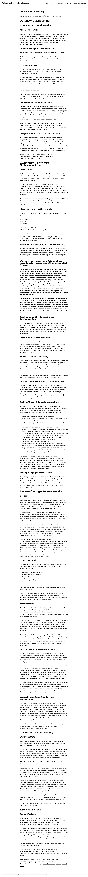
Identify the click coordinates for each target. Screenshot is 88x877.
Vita (65, 3)
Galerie (54, 3)
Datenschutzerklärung (80, 3)
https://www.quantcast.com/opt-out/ (53, 799)
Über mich (60, 3)
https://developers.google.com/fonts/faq (33, 851)
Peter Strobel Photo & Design (15, 3)
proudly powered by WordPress (26, 874)
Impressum (70, 3)
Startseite (49, 3)
